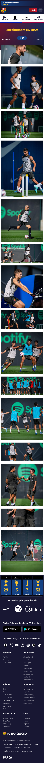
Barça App (6, 721)
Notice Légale (8, 744)
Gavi (4, 689)
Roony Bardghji (28, 695)
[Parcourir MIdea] (33, 608)
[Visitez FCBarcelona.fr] (4, 10)
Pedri (4, 692)
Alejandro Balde (28, 657)
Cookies (36, 744)
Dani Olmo (6, 703)
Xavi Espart (27, 663)
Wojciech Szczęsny (6, 658)
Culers (33, 10)
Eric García (27, 677)
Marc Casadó (7, 697)
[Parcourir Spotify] (18, 608)
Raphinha (26, 692)
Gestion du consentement (11, 751)
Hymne (26, 721)
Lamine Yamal (28, 689)
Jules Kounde (28, 674)
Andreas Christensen (27, 667)
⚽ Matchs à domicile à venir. (11, 3)
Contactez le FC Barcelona (22, 747)
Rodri (5, 709)
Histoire (26, 727)
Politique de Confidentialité (23, 744)
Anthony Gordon (29, 697)
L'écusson (26, 718)
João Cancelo (28, 680)
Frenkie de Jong (8, 700)
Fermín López (7, 695)
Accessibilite (7, 747)
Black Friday (7, 724)
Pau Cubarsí (27, 660)
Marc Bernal (7, 706)
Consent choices (27, 751)
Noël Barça (6, 727)
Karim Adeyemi (28, 700)
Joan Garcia (7, 663)
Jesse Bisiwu (27, 703)
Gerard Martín (28, 671)
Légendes (26, 724)
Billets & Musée (8, 718)
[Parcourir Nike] (7, 608)
